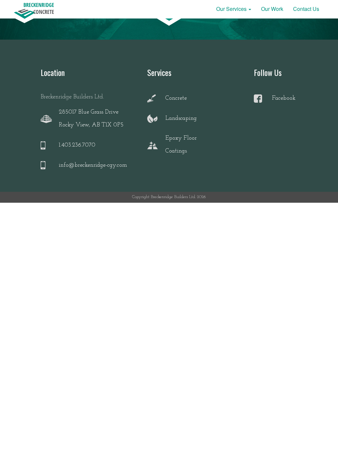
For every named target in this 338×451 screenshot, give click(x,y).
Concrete (176, 98)
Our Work (272, 9)
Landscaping (181, 118)
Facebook (283, 98)
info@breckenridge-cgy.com (93, 165)
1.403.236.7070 (77, 145)
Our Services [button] (232, 9)
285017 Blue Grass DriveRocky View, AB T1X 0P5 (91, 118)
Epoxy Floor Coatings (181, 145)
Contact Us (306, 9)
